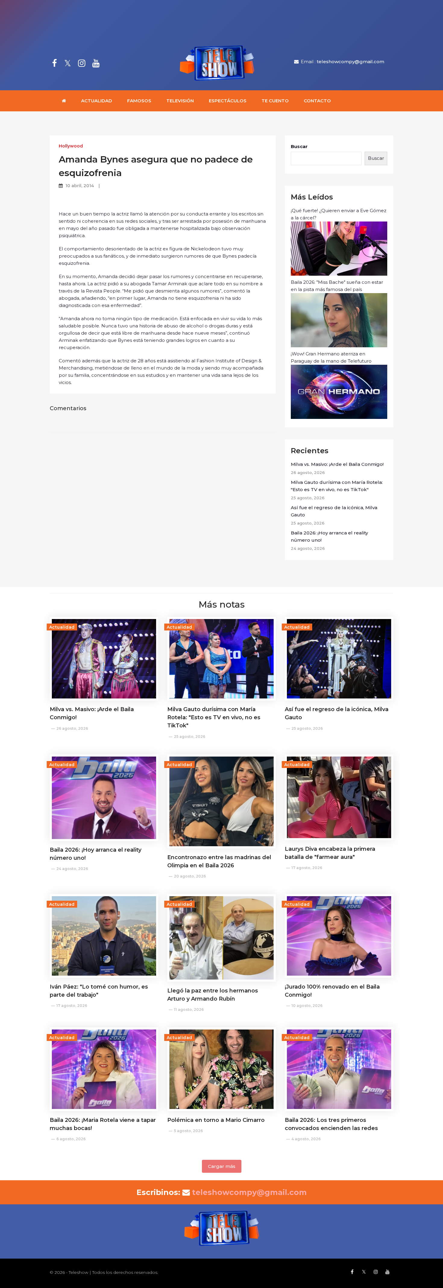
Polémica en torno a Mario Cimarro (216, 1120)
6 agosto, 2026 (71, 1139)
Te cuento (275, 101)
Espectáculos (228, 101)
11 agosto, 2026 (189, 1009)
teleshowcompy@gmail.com (350, 61)
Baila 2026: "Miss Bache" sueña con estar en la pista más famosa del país (337, 285)
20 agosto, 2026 (190, 876)
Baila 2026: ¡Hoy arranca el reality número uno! (329, 536)
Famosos (139, 101)
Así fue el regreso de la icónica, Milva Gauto (334, 511)
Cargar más (221, 1166)
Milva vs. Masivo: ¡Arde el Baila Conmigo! (337, 464)
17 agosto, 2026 (306, 867)
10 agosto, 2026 (306, 1005)
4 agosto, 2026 (306, 1139)
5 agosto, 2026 (188, 1131)
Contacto (317, 101)
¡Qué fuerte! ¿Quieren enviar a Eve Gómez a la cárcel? (338, 214)
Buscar (299, 146)
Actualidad (96, 101)
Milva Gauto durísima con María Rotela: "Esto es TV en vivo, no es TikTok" (337, 485)
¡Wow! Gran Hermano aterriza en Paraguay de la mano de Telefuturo (331, 357)
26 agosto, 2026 (72, 728)
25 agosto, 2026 (189, 736)
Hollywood (71, 146)
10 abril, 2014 (79, 185)
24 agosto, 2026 (72, 868)
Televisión (180, 101)
